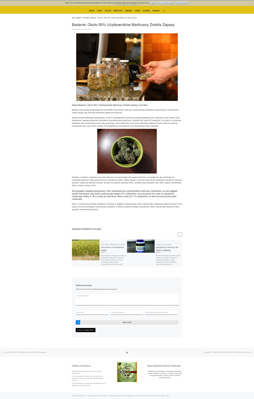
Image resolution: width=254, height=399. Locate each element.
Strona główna (76, 18)
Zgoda (153, 3)
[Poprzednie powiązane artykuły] (175, 234)
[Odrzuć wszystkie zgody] (252, 3)
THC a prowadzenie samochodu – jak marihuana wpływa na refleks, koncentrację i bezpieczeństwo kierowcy (87, 378)
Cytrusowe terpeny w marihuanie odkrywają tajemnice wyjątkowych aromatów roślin (89, 384)
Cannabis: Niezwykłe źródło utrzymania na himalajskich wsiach (113, 247)
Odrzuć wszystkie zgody (165, 3)
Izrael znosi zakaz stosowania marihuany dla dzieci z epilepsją (167, 247)
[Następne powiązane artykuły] (180, 234)
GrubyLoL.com (82, 396)
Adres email (118, 312)
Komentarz (82, 296)
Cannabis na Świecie (89, 18)
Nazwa (80, 312)
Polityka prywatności (182, 3)
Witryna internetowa (157, 312)
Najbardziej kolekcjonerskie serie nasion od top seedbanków (86, 372)
